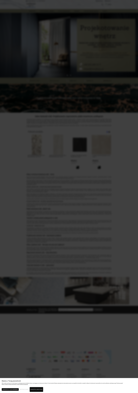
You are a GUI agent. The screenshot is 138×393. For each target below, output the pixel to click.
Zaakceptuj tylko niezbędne (10, 389)
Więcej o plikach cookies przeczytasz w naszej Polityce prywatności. (15, 384)
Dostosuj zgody (24, 389)
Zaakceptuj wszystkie (36, 389)
